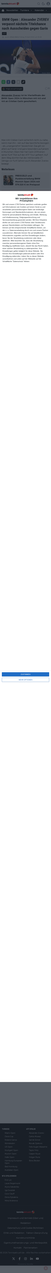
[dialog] (25, 636)
